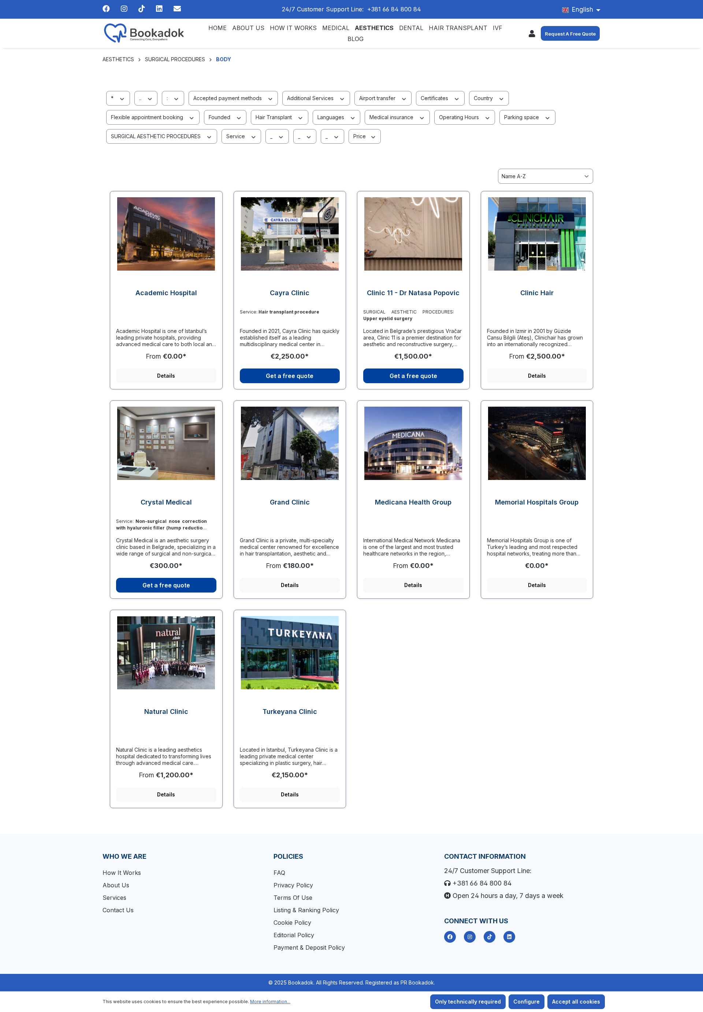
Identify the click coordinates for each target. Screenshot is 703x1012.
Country (484, 98)
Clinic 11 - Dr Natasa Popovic (413, 293)
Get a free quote (289, 376)
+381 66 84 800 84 (394, 9)
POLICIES (288, 856)
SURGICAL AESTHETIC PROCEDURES (156, 136)
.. (141, 98)
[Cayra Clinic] (290, 234)
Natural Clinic (166, 711)
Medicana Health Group (413, 502)
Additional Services (311, 98)
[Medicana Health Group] (413, 443)
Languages (331, 117)
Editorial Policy (294, 935)
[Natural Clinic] (166, 652)
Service (236, 136)
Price (360, 136)
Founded (220, 117)
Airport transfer (378, 98)
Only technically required (468, 1001)
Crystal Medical (166, 502)
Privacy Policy (293, 885)
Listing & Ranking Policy (306, 910)
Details (166, 376)
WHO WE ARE (124, 856)
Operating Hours (459, 117)
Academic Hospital (166, 293)
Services (114, 897)
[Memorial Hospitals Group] (537, 443)
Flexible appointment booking (148, 117)
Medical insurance (392, 117)
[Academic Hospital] (166, 234)
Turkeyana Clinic (290, 711)
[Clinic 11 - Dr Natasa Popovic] (413, 234)
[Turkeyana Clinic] (290, 652)
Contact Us (118, 910)
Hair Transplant (274, 117)
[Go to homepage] (145, 33)
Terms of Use (293, 897)
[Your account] (532, 33)
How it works (122, 872)
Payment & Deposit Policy (309, 947)
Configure (526, 1001)
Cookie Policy (292, 922)
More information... (270, 1001)
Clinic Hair (537, 293)
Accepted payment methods (228, 98)
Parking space (522, 117)
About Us (116, 885)
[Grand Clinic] (290, 443)
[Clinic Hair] (537, 234)
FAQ (279, 872)
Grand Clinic (290, 502)
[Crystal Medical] (166, 443)
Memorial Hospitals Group (537, 502)
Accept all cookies (576, 1001)
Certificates (435, 98)
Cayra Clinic (289, 293)
